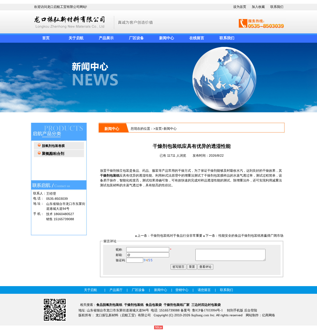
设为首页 (239, 7)
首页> (159, 128)
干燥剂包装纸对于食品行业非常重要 (176, 235)
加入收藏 (258, 7)
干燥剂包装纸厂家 (177, 305)
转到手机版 (235, 310)
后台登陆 (250, 310)
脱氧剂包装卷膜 (53, 146)
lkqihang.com (200, 315)
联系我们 (276, 7)
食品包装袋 (154, 305)
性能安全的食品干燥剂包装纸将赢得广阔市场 (250, 235)
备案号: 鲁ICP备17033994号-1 (202, 310)
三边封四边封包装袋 (206, 305)
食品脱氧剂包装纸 (109, 305)
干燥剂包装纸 (110, 175)
